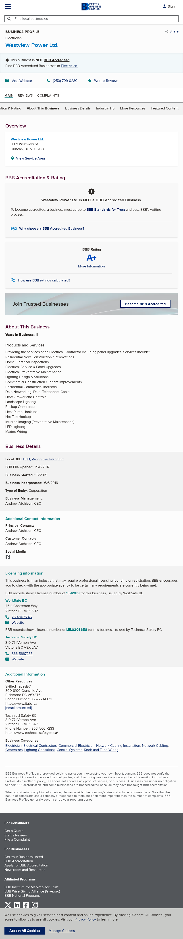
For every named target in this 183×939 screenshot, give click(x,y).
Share (174, 31)
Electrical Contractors (40, 745)
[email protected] (18, 707)
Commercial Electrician (76, 745)
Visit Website (22, 81)
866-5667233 (22, 654)
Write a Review (106, 81)
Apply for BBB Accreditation (26, 865)
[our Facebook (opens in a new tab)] (25, 907)
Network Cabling (155, 745)
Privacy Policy (85, 919)
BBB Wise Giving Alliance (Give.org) (32, 891)
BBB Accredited (56, 60)
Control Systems (69, 749)
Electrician (13, 745)
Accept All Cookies (24, 930)
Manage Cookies (62, 931)
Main (8, 95)
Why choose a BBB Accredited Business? (51, 228)
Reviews (25, 95)
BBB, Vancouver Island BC (43, 459)
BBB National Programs (22, 895)
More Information (91, 266)
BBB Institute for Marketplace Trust (31, 887)
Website (18, 622)
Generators (14, 749)
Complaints (48, 95)
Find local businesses (31, 18)
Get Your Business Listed (23, 856)
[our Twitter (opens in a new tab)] (8, 907)
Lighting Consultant (39, 749)
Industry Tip (105, 108)
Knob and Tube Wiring (101, 749)
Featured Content (165, 108)
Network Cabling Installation (118, 745)
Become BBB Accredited (145, 303)
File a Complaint (17, 839)
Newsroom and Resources (24, 869)
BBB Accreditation (18, 861)
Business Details (78, 108)
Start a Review (15, 835)
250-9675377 (22, 617)
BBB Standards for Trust (106, 209)
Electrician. (69, 65)
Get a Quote (13, 830)
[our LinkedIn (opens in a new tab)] (17, 907)
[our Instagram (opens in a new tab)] (34, 907)
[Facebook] (7, 557)
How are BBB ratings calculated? (44, 280)
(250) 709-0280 (65, 81)
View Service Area (30, 158)
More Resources (132, 108)
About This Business (43, 108)
